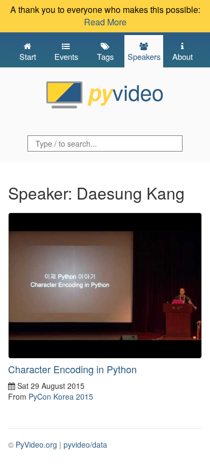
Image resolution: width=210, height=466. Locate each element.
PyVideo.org (36, 444)
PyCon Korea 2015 (61, 396)
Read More (105, 22)
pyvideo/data (85, 444)
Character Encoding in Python (72, 369)
